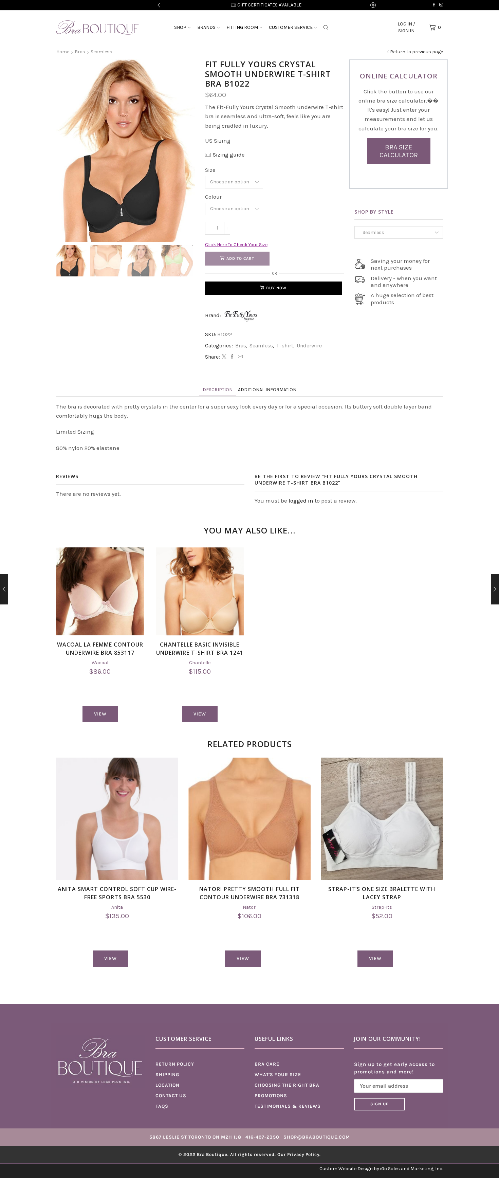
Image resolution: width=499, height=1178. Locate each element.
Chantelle (199, 663)
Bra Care (267, 1064)
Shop (180, 27)
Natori (250, 907)
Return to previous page (416, 52)
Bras (80, 52)
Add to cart (240, 258)
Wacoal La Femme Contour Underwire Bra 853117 (100, 648)
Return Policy (174, 1064)
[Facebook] (434, 5)
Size (210, 170)
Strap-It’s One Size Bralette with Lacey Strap (382, 893)
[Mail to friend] (239, 357)
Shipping (167, 1074)
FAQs (161, 1106)
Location (167, 1085)
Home (62, 52)
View (100, 714)
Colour (213, 197)
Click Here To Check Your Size (236, 245)
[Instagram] (441, 5)
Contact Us (170, 1096)
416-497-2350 (262, 1137)
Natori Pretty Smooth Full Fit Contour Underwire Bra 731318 (249, 893)
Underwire (309, 345)
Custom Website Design (346, 1169)
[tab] (217, 389)
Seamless (101, 52)
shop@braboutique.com (316, 1137)
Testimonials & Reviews (288, 1106)
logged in (301, 500)
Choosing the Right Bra (287, 1085)
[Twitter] (224, 357)
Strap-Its (382, 907)
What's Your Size (278, 1074)
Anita (117, 907)
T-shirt (284, 345)
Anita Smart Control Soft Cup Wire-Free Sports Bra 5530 (117, 893)
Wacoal (100, 663)
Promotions (271, 1096)
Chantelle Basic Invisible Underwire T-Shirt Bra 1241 (199, 648)
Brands (206, 27)
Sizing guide (228, 154)
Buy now (276, 288)
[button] (158, 5)
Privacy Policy (303, 1154)
